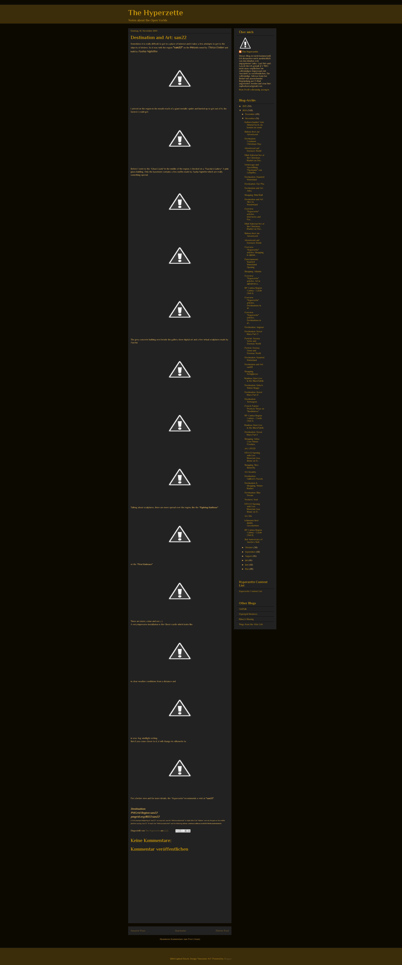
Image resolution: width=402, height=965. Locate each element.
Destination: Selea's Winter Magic (253, 386)
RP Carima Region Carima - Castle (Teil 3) (253, 418)
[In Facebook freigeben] (185, 831)
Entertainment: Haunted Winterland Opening (251, 263)
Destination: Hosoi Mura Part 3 (253, 332)
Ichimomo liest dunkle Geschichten (251, 523)
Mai (247, 569)
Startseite (180, 930)
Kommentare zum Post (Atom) (185, 939)
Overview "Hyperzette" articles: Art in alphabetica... (252, 280)
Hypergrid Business (248, 614)
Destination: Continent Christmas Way (252, 141)
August (249, 556)
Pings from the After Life (251, 624)
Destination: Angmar (254, 327)
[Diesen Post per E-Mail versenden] (177, 831)
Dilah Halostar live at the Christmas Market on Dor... (254, 158)
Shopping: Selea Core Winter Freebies (251, 442)
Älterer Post (222, 930)
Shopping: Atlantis (252, 271)
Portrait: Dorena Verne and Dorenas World (252, 341)
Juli (246, 560)
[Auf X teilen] (183, 831)
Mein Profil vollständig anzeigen (254, 89)
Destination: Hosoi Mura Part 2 (253, 393)
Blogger (227, 958)
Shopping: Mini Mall (253, 195)
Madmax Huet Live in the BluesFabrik (254, 379)
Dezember (250, 114)
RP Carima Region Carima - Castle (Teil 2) (253, 533)
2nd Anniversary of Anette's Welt (253, 540)
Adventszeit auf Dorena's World (252, 149)
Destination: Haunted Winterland (254, 178)
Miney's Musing (246, 619)
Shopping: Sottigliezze (251, 372)
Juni (247, 564)
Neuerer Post (138, 930)
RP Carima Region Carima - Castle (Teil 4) (253, 291)
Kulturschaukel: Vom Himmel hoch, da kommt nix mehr (254, 125)
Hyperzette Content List (250, 591)
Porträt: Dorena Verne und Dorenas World (252, 350)
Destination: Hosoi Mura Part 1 (253, 433)
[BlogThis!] (180, 831)
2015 (244, 106)
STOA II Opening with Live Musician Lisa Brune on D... (252, 456)
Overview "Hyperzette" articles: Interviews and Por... (252, 214)
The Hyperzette (155, 12)
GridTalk (243, 609)
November (250, 118)
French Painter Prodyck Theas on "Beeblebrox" (254, 409)
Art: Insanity (250, 472)
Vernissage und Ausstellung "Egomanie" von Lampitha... (253, 168)
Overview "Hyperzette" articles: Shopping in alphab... (254, 251)
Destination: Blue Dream (252, 494)
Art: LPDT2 (249, 448)
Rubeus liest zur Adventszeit (252, 133)
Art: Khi (248, 516)
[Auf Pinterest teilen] (188, 831)
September (250, 552)
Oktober (249, 547)
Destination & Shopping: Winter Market (253, 486)
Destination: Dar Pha (254, 184)
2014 (244, 110)
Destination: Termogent (250, 400)
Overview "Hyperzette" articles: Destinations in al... (252, 302)
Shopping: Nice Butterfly (251, 466)
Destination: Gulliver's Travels (253, 477)
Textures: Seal (251, 499)
